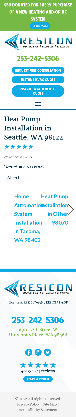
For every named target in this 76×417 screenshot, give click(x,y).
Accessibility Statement (38, 410)
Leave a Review (38, 379)
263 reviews (44, 371)
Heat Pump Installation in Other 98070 (54, 209)
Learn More (40, 25)
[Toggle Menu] (38, 104)
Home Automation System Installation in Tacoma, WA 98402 (29, 218)
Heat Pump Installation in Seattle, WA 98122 (33, 128)
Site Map (50, 404)
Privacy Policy (28, 404)
